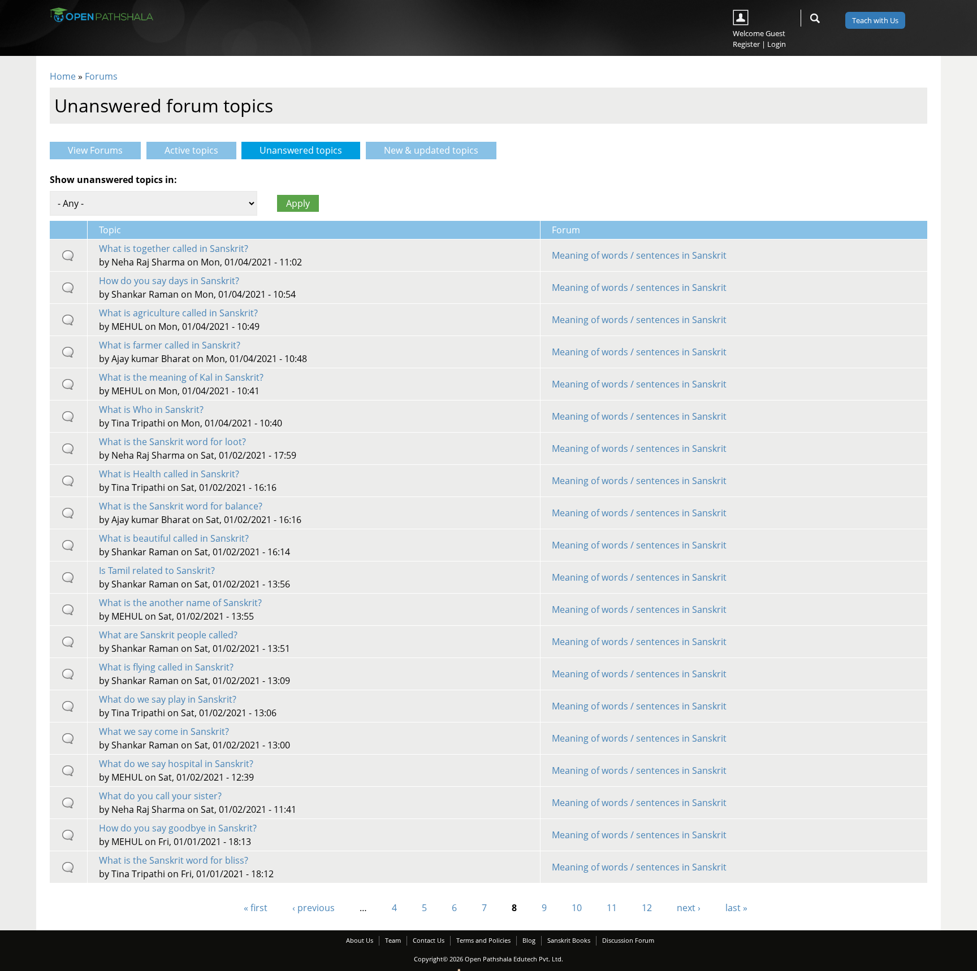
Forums (101, 76)
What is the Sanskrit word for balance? (180, 506)
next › (689, 908)
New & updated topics (431, 150)
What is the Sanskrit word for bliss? (173, 860)
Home (63, 76)
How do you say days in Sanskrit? (169, 281)
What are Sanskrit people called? (168, 635)
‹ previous (313, 908)
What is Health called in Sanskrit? (169, 474)
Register (746, 44)
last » (736, 908)
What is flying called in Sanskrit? (166, 667)
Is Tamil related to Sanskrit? (157, 570)
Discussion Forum (628, 940)
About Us (359, 940)
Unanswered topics (310, 150)
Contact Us (428, 940)
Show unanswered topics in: (113, 179)
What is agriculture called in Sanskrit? (178, 313)
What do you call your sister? (160, 796)
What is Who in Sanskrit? (151, 409)
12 (647, 908)
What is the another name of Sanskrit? (180, 602)
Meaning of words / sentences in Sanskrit (639, 255)
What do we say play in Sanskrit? (167, 699)
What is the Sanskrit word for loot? (172, 442)
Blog (528, 940)
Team (393, 940)
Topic (110, 230)
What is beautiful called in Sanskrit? (174, 538)
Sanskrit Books (568, 940)
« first (255, 908)
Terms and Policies (483, 940)
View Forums (95, 150)
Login (776, 44)
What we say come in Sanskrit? (164, 731)
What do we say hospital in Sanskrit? (176, 763)
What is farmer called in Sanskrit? (169, 345)
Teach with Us (875, 20)
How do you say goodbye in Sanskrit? (178, 828)
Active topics (191, 150)
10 (577, 908)
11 (612, 908)
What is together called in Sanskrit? (173, 248)
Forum (566, 230)
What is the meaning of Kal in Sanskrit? (181, 377)
